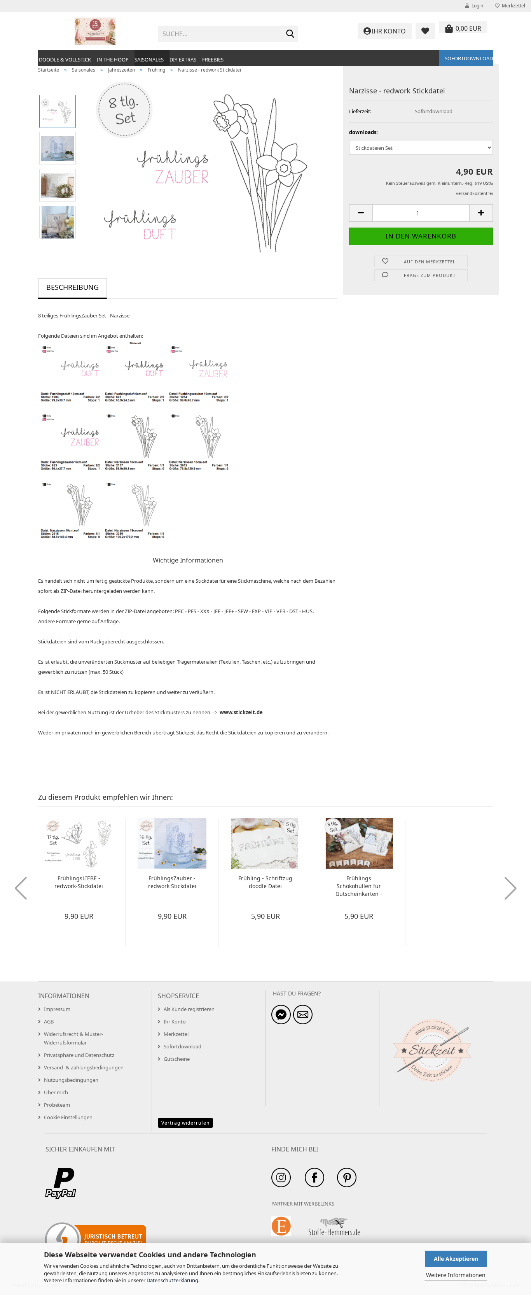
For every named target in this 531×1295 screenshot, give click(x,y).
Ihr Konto (175, 1021)
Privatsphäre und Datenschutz (79, 1054)
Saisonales (149, 59)
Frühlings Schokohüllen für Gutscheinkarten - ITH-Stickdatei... (358, 886)
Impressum (57, 1009)
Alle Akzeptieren (456, 1258)
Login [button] (476, 5)
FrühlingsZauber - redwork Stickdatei (172, 882)
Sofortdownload (469, 58)
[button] (360, 213)
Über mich (56, 1092)
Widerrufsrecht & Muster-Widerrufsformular (73, 1038)
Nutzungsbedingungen (71, 1079)
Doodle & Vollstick (65, 59)
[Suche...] (290, 34)
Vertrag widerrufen (185, 1123)
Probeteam (57, 1104)
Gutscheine (177, 1058)
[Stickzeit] (95, 31)
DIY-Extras (182, 59)
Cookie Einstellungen (68, 1117)
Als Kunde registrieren (189, 1009)
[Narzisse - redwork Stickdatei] (210, 166)
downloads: (363, 132)
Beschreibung (72, 287)
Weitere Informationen (456, 1275)
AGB (49, 1021)
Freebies (213, 59)
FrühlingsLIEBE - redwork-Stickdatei (78, 882)
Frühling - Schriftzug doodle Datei (265, 882)
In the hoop (113, 59)
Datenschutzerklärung (172, 1280)
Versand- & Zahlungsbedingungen (84, 1067)
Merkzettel (512, 5)
